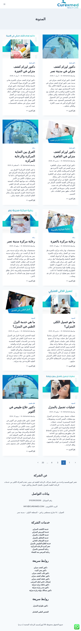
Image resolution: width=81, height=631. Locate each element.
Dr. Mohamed (65, 76)
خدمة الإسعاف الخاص (40, 541)
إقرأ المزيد (70, 111)
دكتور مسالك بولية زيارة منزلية (40, 590)
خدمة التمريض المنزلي (40, 532)
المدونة (73, 318)
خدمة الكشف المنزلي (41, 529)
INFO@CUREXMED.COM (34, 506)
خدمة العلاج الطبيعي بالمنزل (40, 543)
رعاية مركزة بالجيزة (63, 241)
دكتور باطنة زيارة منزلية (40, 585)
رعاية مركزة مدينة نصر (21, 241)
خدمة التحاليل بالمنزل (41, 538)
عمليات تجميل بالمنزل (61, 407)
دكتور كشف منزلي (40, 567)
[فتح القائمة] (4, 4)
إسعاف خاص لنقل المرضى (40, 582)
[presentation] (60, 46)
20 (43, 463)
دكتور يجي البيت (41, 570)
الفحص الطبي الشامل (40, 612)
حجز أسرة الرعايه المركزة (40, 546)
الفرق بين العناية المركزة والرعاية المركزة (25, 156)
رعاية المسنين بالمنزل (40, 549)
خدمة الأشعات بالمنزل (40, 535)
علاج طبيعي (32, 403)
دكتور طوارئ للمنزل (40, 606)
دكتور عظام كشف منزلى (40, 576)
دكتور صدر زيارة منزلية (40, 587)
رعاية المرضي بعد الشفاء (40, 552)
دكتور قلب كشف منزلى (40, 573)
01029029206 (35, 500)
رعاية (33, 148)
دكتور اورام (72, 63)
